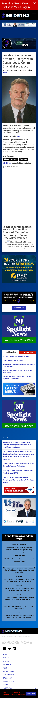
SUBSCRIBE (19, 308)
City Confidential (9, 675)
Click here (7, 163)
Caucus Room (7, 678)
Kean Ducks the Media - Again (16, 5)
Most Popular (10, 352)
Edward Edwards (9, 681)
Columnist (6, 685)
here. (18, 136)
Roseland (23, 159)
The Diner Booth (8, 671)
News (5, 72)
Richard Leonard (10, 159)
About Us (6, 658)
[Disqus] (19, 196)
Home (5, 654)
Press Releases (8, 438)
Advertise (6, 661)
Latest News (28, 352)
